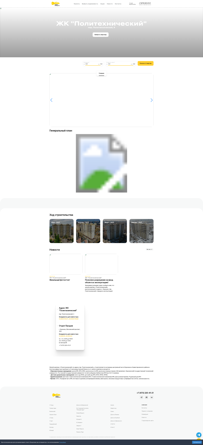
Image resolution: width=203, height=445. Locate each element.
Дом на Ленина (115, 414)
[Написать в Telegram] (198, 434)
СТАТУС (113, 424)
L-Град (51, 417)
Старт (51, 421)
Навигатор (113, 408)
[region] (70, 326)
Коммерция (145, 414)
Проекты (77, 4)
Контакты (118, 4)
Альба (112, 405)
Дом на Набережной (82, 405)
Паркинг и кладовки (147, 411)
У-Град (51, 405)
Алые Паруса (80, 428)
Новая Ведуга (80, 413)
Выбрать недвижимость (90, 4)
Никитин (78, 416)
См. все (149, 249)
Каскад (51, 427)
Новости (110, 4)
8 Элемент (79, 422)
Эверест (78, 425)
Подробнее (62, 442)
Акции (102, 4)
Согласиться (196, 442)
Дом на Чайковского (116, 421)
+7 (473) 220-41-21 (65, 345)
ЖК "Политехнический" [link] (57, 278)
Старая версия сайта (132, 4)
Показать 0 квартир (145, 63)
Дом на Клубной (115, 417)
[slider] (84, 65)
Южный (51, 430)
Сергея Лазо (53, 414)
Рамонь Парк (80, 432)
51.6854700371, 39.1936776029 (68, 319)
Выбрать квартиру (101, 34)
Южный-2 (79, 419)
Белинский (52, 411)
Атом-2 (113, 427)
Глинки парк (52, 408)
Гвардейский (53, 424)
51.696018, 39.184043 (65, 336)
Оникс (112, 411)
